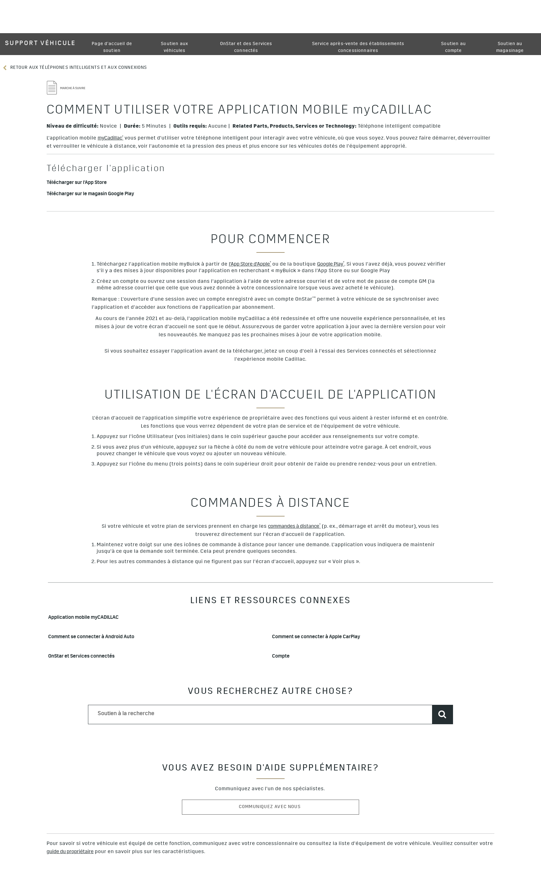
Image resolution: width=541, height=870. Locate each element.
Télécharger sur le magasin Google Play (90, 194)
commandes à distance (294, 526)
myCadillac (110, 138)
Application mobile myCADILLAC (83, 618)
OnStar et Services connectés (81, 657)
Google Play (330, 264)
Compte (281, 657)
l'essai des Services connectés (357, 351)
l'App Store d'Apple (250, 264)
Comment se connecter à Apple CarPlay (316, 637)
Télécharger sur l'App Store (77, 183)
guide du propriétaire (70, 852)
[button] (110, 138)
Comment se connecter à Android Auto (91, 637)
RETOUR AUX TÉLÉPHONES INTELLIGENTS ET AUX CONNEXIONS (78, 67)
